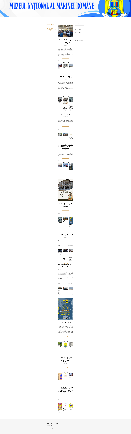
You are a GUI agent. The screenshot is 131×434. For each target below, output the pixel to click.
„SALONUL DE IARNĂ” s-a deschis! (65, 138)
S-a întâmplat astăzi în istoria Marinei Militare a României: (65, 146)
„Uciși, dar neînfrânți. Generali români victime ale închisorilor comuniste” (65, 41)
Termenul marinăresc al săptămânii (71, 138)
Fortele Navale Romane (50, 28)
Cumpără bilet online (70, 20)
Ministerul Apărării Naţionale (50, 24)
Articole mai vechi (61, 415)
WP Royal (51, 432)
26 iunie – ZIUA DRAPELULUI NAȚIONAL (65, 169)
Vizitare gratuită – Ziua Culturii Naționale (65, 235)
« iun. (75, 35)
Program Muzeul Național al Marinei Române (64, 409)
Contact (76, 20)
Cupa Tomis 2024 (65, 322)
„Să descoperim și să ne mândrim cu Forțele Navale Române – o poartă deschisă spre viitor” (71, 106)
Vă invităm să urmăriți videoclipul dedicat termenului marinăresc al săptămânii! (65, 359)
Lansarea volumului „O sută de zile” (65, 265)
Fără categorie (65, 113)
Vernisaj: (59, 67)
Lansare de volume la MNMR (64, 291)
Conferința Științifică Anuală (58, 20)
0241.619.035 (51, 425)
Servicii (65, 20)
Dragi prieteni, (65, 115)
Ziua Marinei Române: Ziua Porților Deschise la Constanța (71, 173)
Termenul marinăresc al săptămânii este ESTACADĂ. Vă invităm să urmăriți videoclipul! (65, 389)
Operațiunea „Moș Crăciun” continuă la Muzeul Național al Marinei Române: (60, 105)
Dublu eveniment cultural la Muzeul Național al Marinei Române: (64, 256)
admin (59, 60)
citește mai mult (65, 91)
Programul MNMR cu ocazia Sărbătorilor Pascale (65, 107)
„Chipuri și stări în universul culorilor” (65, 77)
